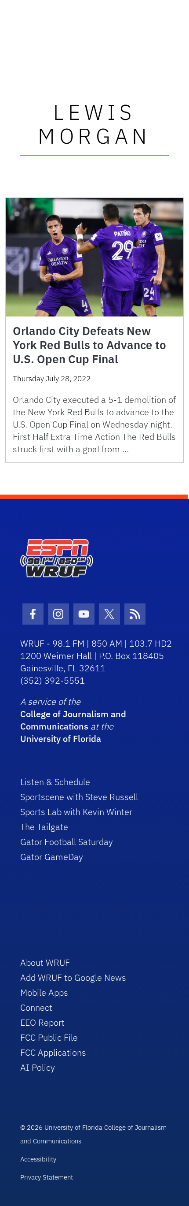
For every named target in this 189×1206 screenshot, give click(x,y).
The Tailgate (44, 827)
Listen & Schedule (55, 782)
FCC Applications (53, 1052)
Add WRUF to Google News (73, 977)
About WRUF (45, 962)
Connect (36, 1007)
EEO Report (42, 1022)
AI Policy (37, 1067)
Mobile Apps (44, 992)
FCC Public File (49, 1037)
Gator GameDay (51, 857)
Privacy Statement (46, 1177)
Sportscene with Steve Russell (79, 797)
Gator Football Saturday (66, 842)
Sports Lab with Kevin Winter (76, 812)
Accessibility (38, 1159)
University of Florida (60, 738)
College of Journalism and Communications (73, 720)
